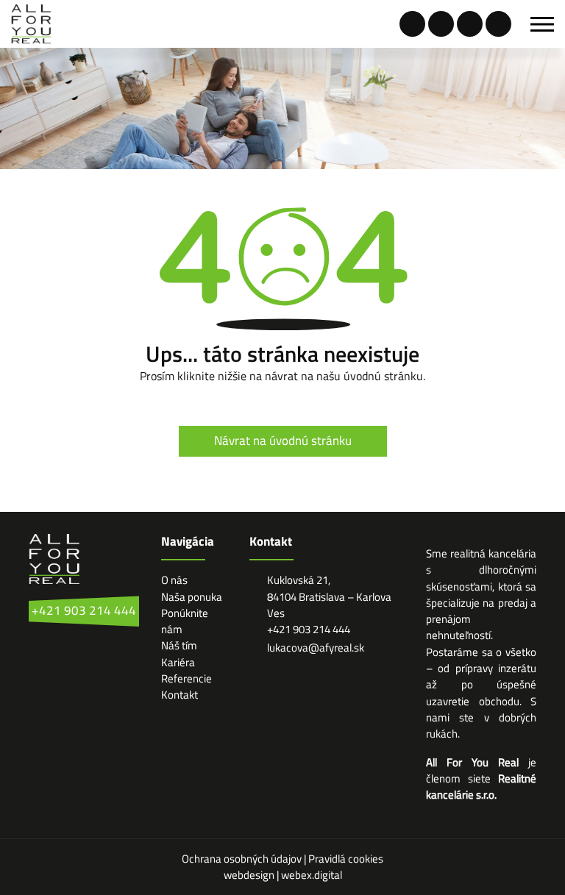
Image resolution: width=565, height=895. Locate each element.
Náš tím (179, 645)
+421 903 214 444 (84, 610)
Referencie (186, 678)
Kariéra (178, 662)
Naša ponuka (191, 596)
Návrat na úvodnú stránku (283, 440)
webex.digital (311, 874)
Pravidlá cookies (345, 858)
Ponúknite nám (184, 621)
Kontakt (179, 694)
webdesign (249, 874)
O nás (174, 579)
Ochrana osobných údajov (243, 858)
